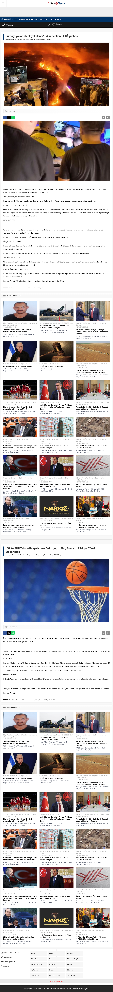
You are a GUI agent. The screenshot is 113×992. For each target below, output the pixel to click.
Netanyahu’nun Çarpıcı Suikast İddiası (17, 366)
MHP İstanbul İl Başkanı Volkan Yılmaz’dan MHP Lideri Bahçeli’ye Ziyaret (91, 526)
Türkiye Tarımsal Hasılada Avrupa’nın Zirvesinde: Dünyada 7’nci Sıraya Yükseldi (91, 371)
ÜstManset (18, 323)
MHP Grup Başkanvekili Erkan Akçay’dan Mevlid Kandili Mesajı (55, 485)
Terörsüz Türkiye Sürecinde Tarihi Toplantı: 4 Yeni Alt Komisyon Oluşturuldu (92, 408)
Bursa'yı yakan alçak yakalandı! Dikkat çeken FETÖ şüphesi (28, 288)
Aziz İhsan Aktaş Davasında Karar (52, 366)
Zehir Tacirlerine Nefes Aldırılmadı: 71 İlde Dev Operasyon (55, 524)
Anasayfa (8, 39)
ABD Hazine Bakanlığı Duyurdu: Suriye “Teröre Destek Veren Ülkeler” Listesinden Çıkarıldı (47, 19)
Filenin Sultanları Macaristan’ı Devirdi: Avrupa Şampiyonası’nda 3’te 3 (17, 408)
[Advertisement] (53, 12)
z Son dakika (7, 325)
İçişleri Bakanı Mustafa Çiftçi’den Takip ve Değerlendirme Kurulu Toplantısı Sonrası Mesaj (56, 407)
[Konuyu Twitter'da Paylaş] (9, 117)
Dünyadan (43, 323)
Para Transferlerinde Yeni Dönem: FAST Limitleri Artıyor (55, 447)
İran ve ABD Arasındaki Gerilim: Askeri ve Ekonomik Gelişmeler (91, 447)
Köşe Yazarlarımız (8, 323)
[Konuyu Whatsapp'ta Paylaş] (13, 117)
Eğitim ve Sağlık (81, 478)
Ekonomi (85, 364)
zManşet (14, 325)
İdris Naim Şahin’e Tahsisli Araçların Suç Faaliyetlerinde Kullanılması (18, 526)
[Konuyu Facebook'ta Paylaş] (5, 117)
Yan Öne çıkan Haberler (29, 323)
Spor (4, 402)
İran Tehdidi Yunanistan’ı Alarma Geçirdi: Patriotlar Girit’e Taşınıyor (55, 327)
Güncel (14, 39)
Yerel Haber (91, 519)
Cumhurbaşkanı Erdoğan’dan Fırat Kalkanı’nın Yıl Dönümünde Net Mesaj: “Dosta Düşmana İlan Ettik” (20, 486)
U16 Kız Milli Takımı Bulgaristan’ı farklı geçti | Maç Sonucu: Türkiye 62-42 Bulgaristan (35, 699)
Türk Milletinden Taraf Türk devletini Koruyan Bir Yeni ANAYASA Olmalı (17, 331)
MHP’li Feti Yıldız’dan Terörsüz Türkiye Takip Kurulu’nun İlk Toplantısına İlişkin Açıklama (20, 447)
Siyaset (5, 439)
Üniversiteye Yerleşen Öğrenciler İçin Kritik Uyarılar (92, 485)
